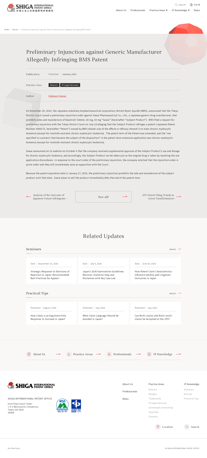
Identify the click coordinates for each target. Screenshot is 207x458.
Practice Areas (83, 354)
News (197, 10)
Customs (153, 416)
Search (182, 4)
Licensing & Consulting (161, 407)
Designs (153, 393)
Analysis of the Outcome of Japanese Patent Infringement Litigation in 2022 (50, 196)
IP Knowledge (162, 354)
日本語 (197, 4)
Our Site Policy (14, 448)
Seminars (189, 389)
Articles (15, 29)
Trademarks (155, 398)
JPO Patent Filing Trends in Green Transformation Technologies (158, 196)
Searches (153, 411)
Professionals (138, 10)
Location (167, 426)
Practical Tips (191, 398)
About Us (121, 10)
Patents (153, 389)
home (6, 29)
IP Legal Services (158, 402)
